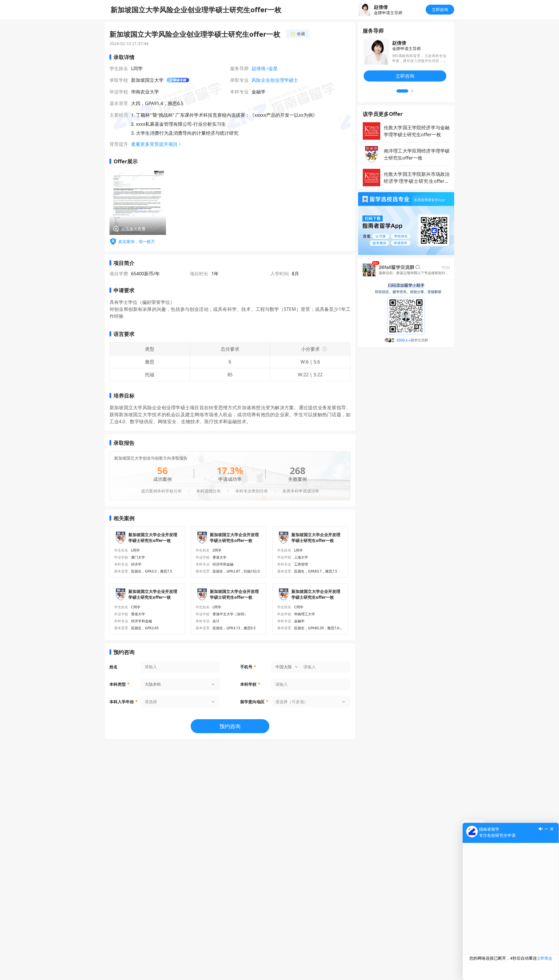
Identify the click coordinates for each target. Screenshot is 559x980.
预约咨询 (230, 726)
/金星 (272, 68)
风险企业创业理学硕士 (275, 80)
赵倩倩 (259, 68)
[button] (402, 91)
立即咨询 (440, 9)
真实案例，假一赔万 (136, 241)
